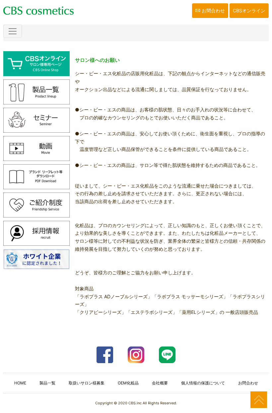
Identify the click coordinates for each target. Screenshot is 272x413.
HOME (20, 382)
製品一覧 (47, 382)
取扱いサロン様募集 (86, 382)
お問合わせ (213, 10)
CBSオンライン (249, 10)
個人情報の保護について (203, 382)
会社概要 (160, 382)
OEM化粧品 (128, 382)
